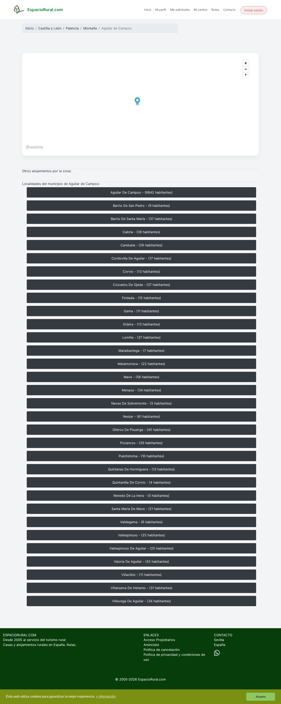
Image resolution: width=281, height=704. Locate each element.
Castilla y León (49, 28)
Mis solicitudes (180, 9)
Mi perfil (160, 9)
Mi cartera (200, 9)
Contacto (229, 9)
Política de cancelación (162, 650)
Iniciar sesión (253, 10)
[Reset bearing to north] (246, 75)
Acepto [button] (261, 696)
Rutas (215, 9)
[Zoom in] (246, 63)
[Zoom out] (246, 69)
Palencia (72, 28)
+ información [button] (106, 696)
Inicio (147, 9)
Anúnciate (151, 645)
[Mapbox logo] (34, 147)
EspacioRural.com (152, 679)
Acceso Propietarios (159, 640)
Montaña (90, 28)
